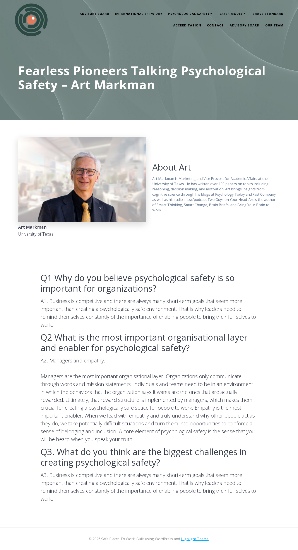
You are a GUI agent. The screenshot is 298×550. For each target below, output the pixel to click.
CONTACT (215, 25)
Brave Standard (268, 14)
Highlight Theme (195, 538)
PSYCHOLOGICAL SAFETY (189, 14)
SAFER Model (231, 14)
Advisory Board (94, 14)
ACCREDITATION (187, 25)
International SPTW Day (138, 14)
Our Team (274, 25)
